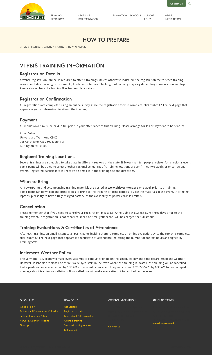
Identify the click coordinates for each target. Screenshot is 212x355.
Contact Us (176, 3)
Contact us (114, 326)
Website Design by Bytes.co (33, 350)
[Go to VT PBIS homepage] (32, 11)
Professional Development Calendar (39, 311)
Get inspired (70, 329)
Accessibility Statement (181, 347)
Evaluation (120, 15)
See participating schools (77, 325)
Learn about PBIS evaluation (79, 315)
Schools (135, 15)
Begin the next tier (74, 311)
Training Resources (58, 17)
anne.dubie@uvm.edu (164, 323)
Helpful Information (173, 17)
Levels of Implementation (88, 17)
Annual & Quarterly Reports (34, 320)
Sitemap (24, 325)
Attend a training (73, 320)
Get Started (70, 306)
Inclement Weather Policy (33, 315)
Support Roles (149, 17)
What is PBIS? (27, 306)
